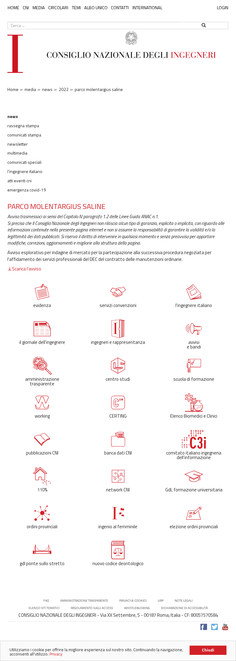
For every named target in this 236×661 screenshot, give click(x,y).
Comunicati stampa (24, 135)
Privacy (55, 654)
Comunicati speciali (24, 162)
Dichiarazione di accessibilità (184, 608)
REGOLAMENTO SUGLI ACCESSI (92, 608)
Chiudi (208, 650)
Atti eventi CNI (19, 181)
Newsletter (17, 144)
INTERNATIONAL (147, 7)
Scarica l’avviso (26, 268)
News (12, 116)
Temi (76, 7)
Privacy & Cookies (133, 600)
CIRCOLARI (58, 7)
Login (222, 7)
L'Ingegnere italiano (24, 171)
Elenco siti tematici (44, 608)
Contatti (120, 7)
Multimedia (17, 153)
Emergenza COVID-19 (26, 190)
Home (13, 7)
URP (160, 600)
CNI (26, 7)
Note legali (184, 600)
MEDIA (39, 7)
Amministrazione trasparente (84, 600)
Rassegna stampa (23, 126)
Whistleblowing (137, 608)
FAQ (46, 600)
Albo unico (96, 7)
